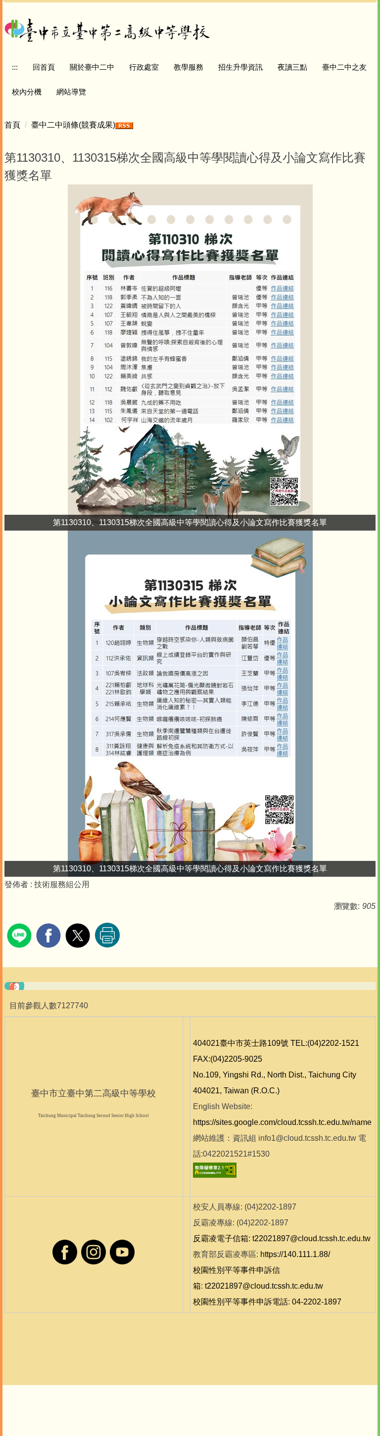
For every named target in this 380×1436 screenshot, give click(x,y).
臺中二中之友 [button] (344, 67)
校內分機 (27, 92)
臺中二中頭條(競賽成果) (73, 125)
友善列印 (107, 935)
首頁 (12, 125)
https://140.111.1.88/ (295, 1254)
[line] (20, 934)
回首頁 (44, 67)
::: (15, 67)
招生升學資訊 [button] (240, 67)
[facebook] (49, 934)
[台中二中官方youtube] (122, 1252)
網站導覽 (71, 92)
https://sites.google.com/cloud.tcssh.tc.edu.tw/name (282, 1122)
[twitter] (79, 934)
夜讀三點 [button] (292, 67)
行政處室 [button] (144, 67)
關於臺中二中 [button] (92, 67)
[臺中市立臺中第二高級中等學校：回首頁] (107, 28)
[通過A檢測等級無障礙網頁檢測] (215, 1170)
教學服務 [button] (188, 67)
